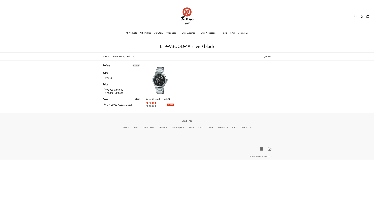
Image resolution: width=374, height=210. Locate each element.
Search (126, 127)
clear (137, 99)
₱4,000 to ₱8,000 (114, 93)
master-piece (178, 127)
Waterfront (223, 127)
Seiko (191, 127)
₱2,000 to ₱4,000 (114, 90)
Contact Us (246, 127)
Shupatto (163, 127)
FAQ (234, 127)
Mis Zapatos (149, 127)
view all (136, 65)
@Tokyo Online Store (263, 156)
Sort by (106, 56)
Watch (109, 78)
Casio (200, 127)
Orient (210, 127)
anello (136, 127)
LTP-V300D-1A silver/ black (119, 105)
